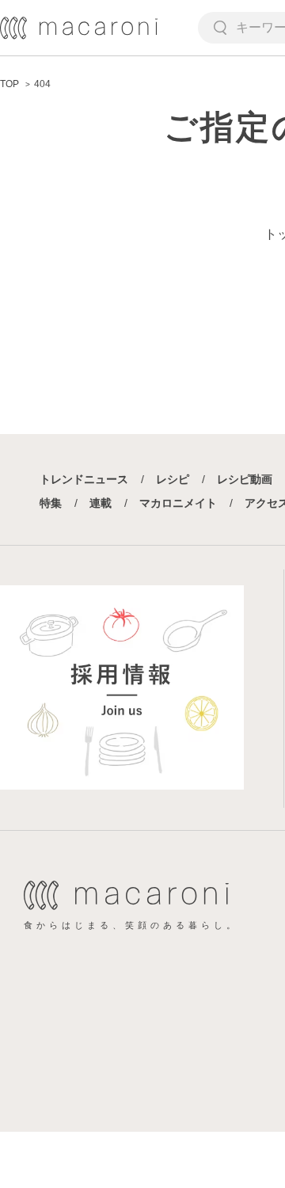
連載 (100, 503)
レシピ (172, 479)
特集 (51, 503)
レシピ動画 (244, 479)
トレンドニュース (84, 479)
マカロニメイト (178, 503)
